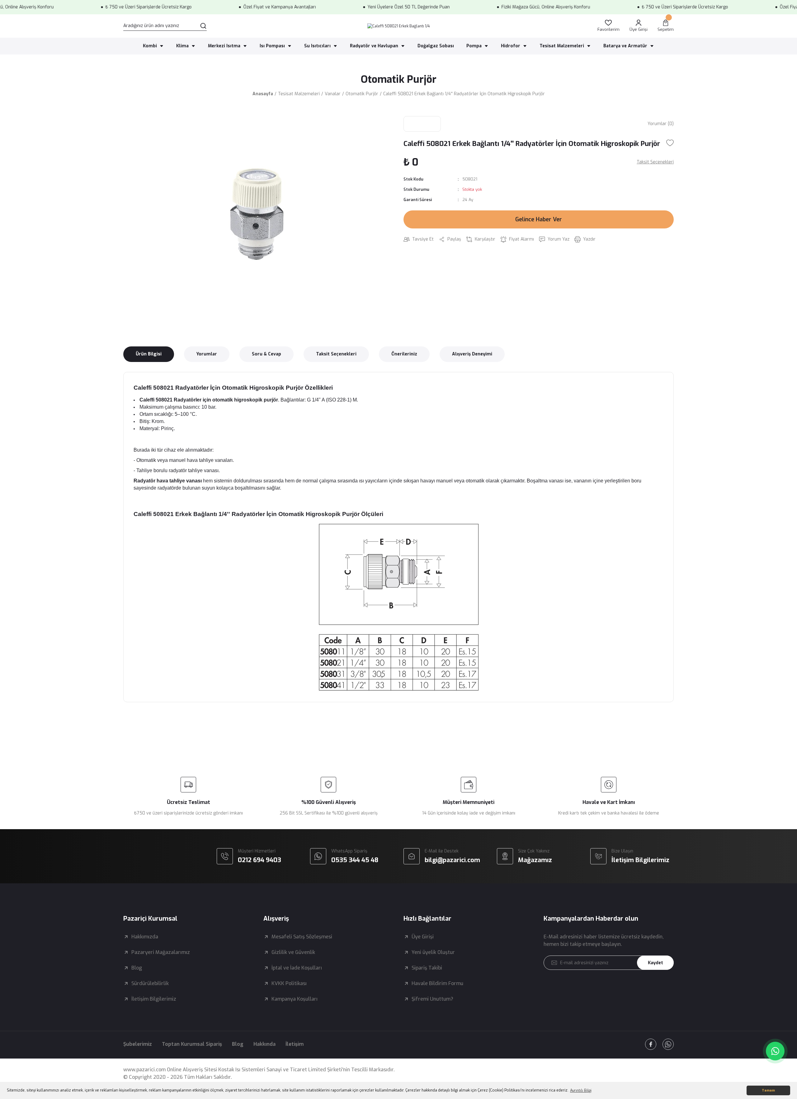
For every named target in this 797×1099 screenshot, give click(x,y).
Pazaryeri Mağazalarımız (160, 952)
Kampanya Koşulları (294, 999)
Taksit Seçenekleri (336, 354)
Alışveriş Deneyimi (472, 354)
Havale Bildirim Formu (437, 983)
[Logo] (398, 26)
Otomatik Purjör (398, 79)
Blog (136, 968)
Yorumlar (206, 354)
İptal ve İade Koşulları (296, 968)
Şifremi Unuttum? (432, 999)
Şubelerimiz (137, 1044)
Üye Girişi (423, 936)
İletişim (294, 1044)
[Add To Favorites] (670, 143)
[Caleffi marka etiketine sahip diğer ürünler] (422, 124)
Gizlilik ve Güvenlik (293, 952)
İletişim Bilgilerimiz (153, 999)
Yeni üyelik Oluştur (433, 952)
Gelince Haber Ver (538, 219)
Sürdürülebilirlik (150, 983)
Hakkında (264, 1044)
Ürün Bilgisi (149, 354)
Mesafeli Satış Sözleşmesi (301, 936)
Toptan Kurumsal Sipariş (192, 1044)
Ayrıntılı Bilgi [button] (581, 1090)
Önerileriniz (404, 354)
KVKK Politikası (289, 983)
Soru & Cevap (266, 354)
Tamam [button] (768, 1090)
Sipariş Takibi (427, 968)
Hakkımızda (144, 936)
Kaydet (655, 963)
